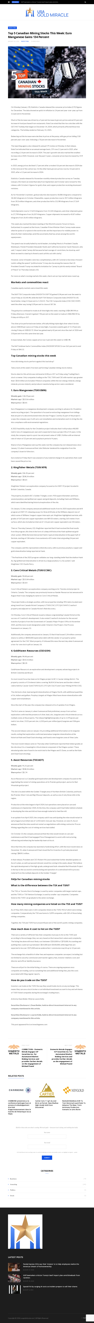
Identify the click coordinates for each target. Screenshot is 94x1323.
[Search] (85, 2)
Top (84, 1318)
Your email (47, 1143)
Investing (12, 28)
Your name (47, 1132)
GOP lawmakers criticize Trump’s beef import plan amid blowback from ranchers (41, 2)
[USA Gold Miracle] (47, 12)
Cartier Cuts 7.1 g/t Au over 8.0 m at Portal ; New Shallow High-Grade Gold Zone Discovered (46, 1104)
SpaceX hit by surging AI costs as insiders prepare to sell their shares (50, 1286)
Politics (12, 1190)
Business (13, 1179)
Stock (12, 1196)
